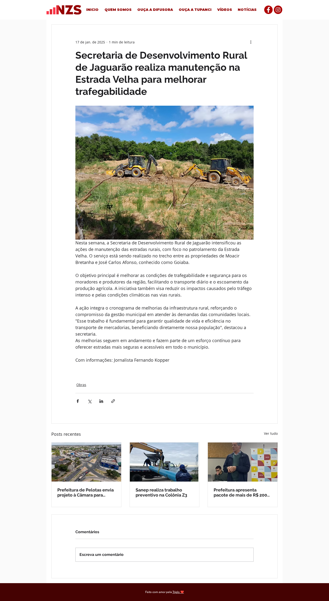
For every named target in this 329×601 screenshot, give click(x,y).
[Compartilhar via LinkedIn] (101, 401)
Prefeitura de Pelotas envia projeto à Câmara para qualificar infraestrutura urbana (85, 492)
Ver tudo (271, 433)
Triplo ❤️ (178, 592)
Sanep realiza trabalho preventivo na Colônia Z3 (161, 492)
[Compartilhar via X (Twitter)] (89, 401)
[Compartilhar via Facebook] (77, 401)
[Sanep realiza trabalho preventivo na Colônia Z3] (164, 462)
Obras (81, 384)
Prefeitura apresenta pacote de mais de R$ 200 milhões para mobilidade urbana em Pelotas (240, 492)
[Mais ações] (251, 42)
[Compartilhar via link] (113, 401)
